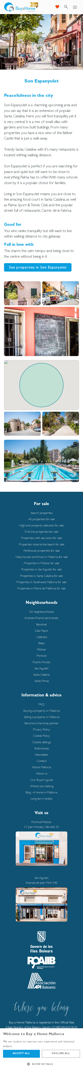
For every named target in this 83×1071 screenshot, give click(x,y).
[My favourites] (57, 7)
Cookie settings (41, 742)
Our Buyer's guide (41, 780)
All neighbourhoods (41, 612)
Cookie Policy (41, 736)
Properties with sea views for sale (41, 538)
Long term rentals (41, 798)
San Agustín (41, 668)
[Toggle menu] (75, 7)
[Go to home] (21, 7)
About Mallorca (41, 767)
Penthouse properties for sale (42, 550)
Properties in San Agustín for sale (41, 569)
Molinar (41, 649)
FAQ (41, 704)
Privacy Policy (41, 729)
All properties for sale (41, 519)
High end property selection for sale (41, 525)
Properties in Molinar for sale (41, 563)
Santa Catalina (41, 674)
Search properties (42, 513)
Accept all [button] (21, 1053)
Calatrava (41, 637)
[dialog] (41, 1049)
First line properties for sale (41, 531)
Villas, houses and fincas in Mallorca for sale (41, 557)
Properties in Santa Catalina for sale (41, 576)
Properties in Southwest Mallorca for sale (41, 582)
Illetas (41, 643)
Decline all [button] (61, 1053)
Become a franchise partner (42, 723)
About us (41, 773)
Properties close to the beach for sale (41, 544)
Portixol (42, 655)
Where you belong (41, 786)
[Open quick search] (66, 7)
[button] (41, 1064)
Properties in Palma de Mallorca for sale (41, 588)
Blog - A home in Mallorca (41, 792)
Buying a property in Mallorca (41, 711)
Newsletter (41, 754)
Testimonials (41, 748)
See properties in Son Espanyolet (37, 267)
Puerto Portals (41, 662)
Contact (42, 761)
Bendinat (41, 624)
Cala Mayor (41, 630)
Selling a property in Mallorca (41, 717)
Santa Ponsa (41, 681)
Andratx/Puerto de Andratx (41, 618)
